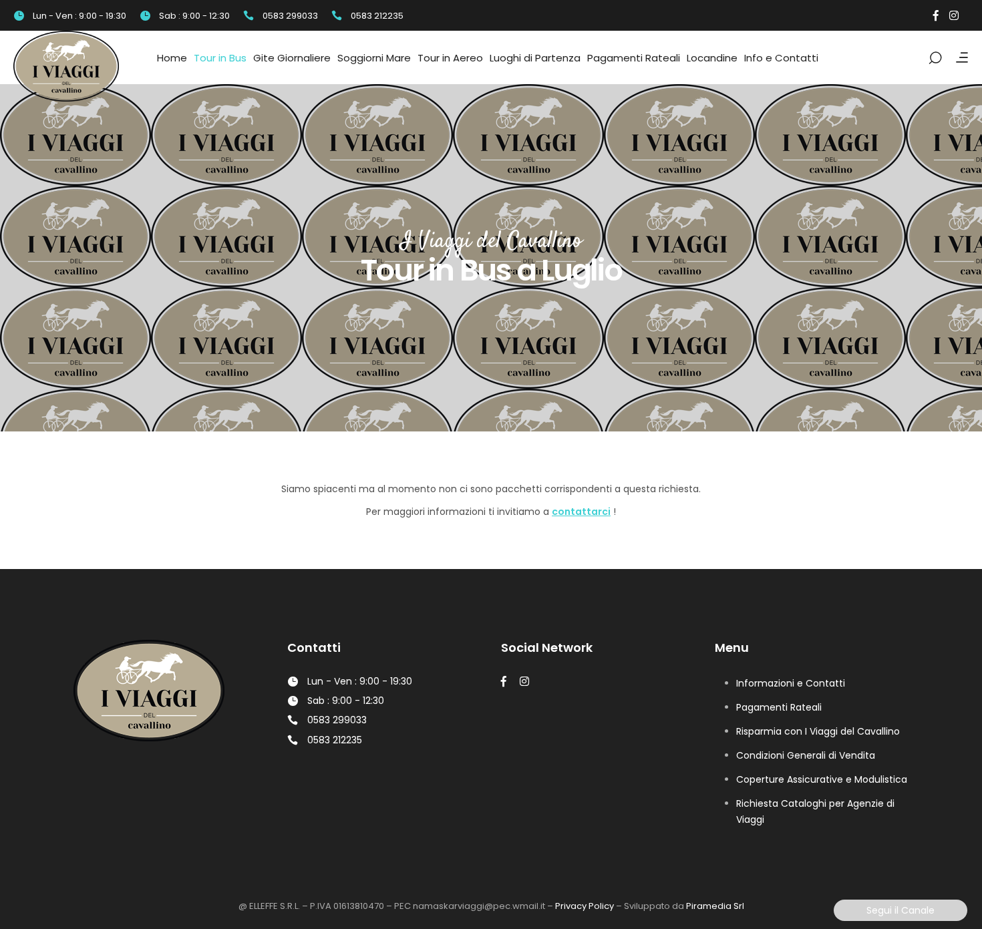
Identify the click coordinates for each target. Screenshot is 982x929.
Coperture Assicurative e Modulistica (821, 779)
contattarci (581, 511)
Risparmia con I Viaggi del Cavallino (818, 731)
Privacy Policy (584, 906)
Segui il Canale (900, 910)
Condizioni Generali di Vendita (805, 755)
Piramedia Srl (715, 906)
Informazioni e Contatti (790, 683)
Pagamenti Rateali (779, 707)
